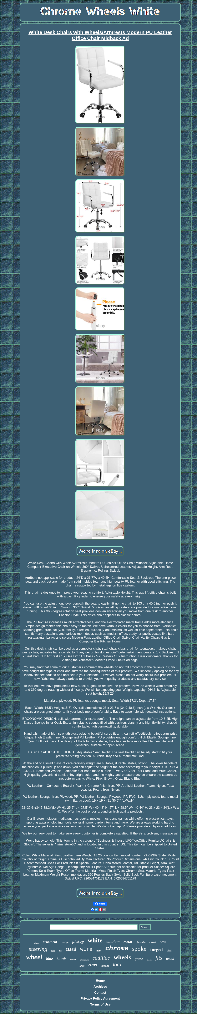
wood (170, 958)
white (95, 940)
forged (156, 949)
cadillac (101, 958)
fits (158, 958)
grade (139, 959)
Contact (100, 992)
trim (98, 950)
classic (153, 942)
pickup (78, 941)
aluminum (84, 960)
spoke (139, 948)
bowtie (61, 959)
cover (73, 959)
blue (49, 959)
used (71, 949)
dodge (64, 942)
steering (38, 949)
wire (86, 949)
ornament (50, 942)
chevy (36, 943)
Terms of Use (100, 1004)
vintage (105, 965)
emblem (113, 941)
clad (169, 950)
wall (163, 942)
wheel (34, 957)
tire (60, 950)
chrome (116, 948)
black (149, 960)
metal (128, 942)
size (53, 951)
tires (81, 965)
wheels (122, 957)
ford (117, 964)
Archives (100, 986)
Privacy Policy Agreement (100, 998)
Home (100, 980)
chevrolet (141, 942)
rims (92, 964)
